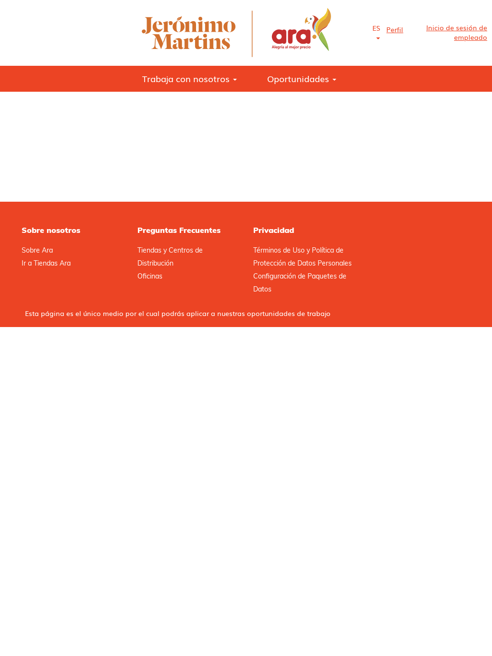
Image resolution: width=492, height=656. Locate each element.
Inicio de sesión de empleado (456, 32)
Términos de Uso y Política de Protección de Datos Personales (302, 256)
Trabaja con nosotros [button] (187, 78)
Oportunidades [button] (299, 78)
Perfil (394, 29)
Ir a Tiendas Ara (46, 263)
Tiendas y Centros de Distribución (170, 256)
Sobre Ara (37, 250)
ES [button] (376, 28)
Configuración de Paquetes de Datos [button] (299, 282)
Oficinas (149, 276)
